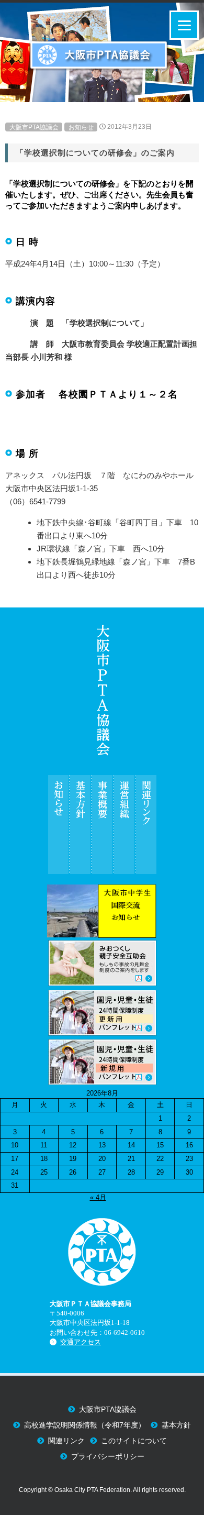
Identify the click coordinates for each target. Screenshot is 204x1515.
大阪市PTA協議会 (34, 126)
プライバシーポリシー (107, 1457)
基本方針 (176, 1425)
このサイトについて (134, 1441)
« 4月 (98, 1197)
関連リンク (66, 1441)
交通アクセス (80, 1342)
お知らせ (81, 126)
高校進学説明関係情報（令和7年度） (84, 1425)
